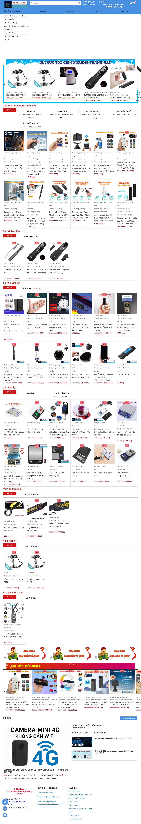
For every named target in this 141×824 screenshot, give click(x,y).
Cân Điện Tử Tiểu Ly (64, 92)
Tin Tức (97, 12)
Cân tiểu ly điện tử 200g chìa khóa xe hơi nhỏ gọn (103, 432)
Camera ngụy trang (92, 111)
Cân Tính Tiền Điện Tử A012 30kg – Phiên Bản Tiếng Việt (13, 479)
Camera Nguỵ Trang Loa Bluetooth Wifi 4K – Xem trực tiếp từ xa (44, 704)
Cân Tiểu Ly (73, 92)
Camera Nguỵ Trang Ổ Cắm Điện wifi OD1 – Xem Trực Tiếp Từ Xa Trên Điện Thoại (126, 166)
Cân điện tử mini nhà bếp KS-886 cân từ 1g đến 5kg (81, 432)
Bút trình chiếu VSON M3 (12, 271)
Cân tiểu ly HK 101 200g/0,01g (124, 474)
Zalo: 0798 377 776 (12, 805)
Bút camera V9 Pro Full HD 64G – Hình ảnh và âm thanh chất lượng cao (36, 222)
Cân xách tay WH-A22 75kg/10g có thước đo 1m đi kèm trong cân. (58, 432)
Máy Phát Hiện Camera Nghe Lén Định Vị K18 (13, 635)
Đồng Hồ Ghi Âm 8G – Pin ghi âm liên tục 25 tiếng (58, 327)
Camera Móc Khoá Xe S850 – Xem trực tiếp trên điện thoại (13, 168)
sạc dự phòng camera (30, 123)
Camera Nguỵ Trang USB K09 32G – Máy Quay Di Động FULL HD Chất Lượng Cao (81, 216)
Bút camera (31, 111)
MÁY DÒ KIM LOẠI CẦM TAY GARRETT (59, 525)
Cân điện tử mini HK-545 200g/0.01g (35, 430)
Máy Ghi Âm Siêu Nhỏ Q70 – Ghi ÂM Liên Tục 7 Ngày (103, 327)
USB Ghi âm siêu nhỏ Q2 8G (120, 97)
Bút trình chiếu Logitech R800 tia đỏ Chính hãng (36, 271)
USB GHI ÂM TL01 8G (126, 374)
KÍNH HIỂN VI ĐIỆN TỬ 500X (16, 95)
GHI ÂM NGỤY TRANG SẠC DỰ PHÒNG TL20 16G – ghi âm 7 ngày (103, 377)
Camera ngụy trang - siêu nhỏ (15, 697)
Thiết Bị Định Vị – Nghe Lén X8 (13, 332)
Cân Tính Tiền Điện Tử (61, 393)
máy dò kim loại (9, 521)
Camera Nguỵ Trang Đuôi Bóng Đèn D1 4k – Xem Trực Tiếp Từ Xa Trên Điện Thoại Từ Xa (13, 216)
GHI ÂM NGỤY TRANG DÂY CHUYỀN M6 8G (58, 375)
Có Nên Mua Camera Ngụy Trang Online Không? (113, 738)
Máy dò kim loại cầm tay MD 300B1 (35, 528)
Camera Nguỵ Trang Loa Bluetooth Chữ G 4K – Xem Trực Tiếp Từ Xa (68, 704)
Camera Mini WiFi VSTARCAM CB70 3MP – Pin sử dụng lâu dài (81, 168)
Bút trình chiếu (88, 92)
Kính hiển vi (9, 92)
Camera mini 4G (61, 111)
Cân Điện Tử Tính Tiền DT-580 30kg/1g (126, 433)
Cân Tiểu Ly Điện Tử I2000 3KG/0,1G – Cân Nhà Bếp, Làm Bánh (13, 432)
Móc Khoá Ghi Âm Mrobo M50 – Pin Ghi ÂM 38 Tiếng (80, 327)
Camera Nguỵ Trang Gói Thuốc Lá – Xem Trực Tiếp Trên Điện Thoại (59, 168)
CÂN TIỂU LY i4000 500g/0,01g (57, 474)
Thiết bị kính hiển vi (19, 92)
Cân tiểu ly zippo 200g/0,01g (69, 95)
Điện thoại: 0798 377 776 (15, 802)
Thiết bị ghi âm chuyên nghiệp (119, 95)
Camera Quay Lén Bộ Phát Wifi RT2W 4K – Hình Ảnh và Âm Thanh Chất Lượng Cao (103, 219)
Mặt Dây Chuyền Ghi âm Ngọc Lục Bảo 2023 (37, 326)
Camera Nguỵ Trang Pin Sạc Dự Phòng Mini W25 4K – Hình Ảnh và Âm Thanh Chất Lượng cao (127, 222)
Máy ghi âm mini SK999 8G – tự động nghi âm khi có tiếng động (127, 327)
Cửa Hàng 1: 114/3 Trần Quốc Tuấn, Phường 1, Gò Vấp (19, 791)
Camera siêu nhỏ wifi (124, 111)
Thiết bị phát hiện (10, 524)
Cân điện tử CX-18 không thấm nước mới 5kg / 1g (36, 476)
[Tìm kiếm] (79, 3)
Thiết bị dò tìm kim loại (30, 494)
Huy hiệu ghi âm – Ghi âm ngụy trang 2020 (81, 375)
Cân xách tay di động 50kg (103, 474)
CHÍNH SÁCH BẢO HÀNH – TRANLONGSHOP (89, 733)
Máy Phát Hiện (31, 598)
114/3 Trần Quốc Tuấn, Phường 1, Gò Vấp (114, 5)
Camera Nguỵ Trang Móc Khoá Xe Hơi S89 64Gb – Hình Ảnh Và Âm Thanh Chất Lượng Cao (59, 216)
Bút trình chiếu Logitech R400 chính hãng (59, 271)
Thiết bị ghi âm (114, 92)
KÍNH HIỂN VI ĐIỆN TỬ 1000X (42, 95)
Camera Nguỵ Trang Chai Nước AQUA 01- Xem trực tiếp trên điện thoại (104, 169)
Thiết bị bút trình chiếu (100, 92)
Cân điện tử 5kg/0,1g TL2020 (80, 474)
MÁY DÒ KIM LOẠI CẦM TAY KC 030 (14, 528)
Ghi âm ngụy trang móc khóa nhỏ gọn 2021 (36, 375)
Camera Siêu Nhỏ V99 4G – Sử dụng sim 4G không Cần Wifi (36, 171)
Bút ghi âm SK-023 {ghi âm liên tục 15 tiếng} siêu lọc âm (13, 377)
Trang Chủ (43, 12)
